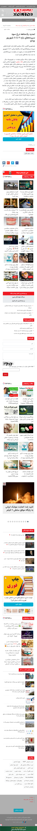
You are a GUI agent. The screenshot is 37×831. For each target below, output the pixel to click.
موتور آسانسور (17, 762)
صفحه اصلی (32, 25)
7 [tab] (14, 521)
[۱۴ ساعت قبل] (29, 561)
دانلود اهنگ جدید (28, 784)
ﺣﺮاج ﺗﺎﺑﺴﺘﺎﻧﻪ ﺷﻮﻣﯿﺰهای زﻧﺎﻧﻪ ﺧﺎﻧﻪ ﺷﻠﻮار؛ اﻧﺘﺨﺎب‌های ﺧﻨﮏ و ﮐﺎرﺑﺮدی (16, 707)
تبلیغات (31, 802)
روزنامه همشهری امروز (31, 6)
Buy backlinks (29, 777)
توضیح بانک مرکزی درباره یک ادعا (24, 310)
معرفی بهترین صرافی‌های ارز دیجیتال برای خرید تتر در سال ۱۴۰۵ (14, 731)
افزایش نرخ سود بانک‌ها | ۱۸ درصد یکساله (23, 331)
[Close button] (36, 825)
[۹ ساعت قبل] (29, 684)
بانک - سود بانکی (29, 153)
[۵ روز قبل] (29, 748)
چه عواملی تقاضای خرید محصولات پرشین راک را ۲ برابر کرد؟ (14, 723)
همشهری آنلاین (23, 12)
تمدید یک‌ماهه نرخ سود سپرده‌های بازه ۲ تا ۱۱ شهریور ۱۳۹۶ (20, 37)
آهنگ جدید (30, 774)
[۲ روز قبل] (29, 700)
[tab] (18, 293)
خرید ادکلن (30, 768)
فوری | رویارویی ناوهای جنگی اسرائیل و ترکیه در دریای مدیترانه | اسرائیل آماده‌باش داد (14, 544)
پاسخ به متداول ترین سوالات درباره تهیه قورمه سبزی (14, 683)
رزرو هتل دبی (18, 784)
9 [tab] (10, 521)
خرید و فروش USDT (28, 762)
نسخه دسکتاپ (18, 810)
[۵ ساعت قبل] (29, 537)
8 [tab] (12, 521)
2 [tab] (25, 521)
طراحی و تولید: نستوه (17, 822)
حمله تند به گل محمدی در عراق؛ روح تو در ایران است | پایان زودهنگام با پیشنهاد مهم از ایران (14, 552)
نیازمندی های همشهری (20, 6)
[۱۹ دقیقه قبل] (18, 492)
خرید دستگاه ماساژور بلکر (27, 765)
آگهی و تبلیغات (11, 6)
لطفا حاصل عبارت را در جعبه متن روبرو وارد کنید (21, 367)
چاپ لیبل (11, 774)
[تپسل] (4, 109)
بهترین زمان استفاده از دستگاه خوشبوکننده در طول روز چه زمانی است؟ (14, 715)
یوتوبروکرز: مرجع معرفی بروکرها (14, 781)
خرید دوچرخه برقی (20, 774)
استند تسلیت (9, 771)
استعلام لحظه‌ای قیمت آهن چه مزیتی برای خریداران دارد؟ (15, 747)
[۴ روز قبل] (29, 732)
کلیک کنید (18, 139)
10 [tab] (8, 521)
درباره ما (31, 797)
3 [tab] (23, 521)
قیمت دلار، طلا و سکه (28, 799)
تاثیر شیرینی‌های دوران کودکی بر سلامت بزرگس (20, 20)
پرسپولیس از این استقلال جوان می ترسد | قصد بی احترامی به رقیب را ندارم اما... (14, 568)
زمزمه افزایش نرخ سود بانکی (26, 328)
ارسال (5, 374)
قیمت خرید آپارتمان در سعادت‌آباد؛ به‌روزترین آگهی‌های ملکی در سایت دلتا (15, 691)
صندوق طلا (9, 777)
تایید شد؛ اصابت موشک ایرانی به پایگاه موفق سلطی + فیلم (19, 508)
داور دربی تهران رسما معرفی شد (18, 535)
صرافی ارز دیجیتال (18, 777)
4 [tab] (21, 521)
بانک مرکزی (19, 62)
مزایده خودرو (18, 771)
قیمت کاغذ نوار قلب (20, 698)
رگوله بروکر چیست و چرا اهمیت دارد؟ (17, 674)
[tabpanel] (18, 498)
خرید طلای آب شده (28, 771)
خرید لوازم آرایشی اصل (19, 768)
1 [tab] (27, 521)
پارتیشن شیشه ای (28, 781)
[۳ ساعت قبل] (29, 676)
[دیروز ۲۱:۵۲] (29, 545)
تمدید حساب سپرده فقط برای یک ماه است (23, 333)
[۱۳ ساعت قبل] (29, 553)
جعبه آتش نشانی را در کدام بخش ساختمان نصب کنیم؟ (14, 739)
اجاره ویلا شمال (14, 765)
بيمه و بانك (18, 25)
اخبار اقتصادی (25, 25)
